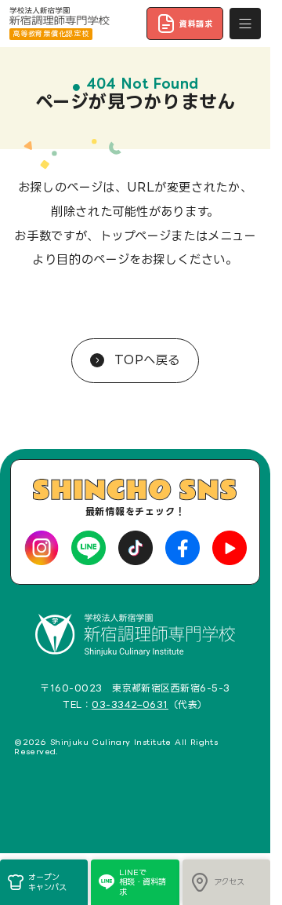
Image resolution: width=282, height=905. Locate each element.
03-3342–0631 (130, 704)
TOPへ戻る (145, 360)
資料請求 (196, 23)
